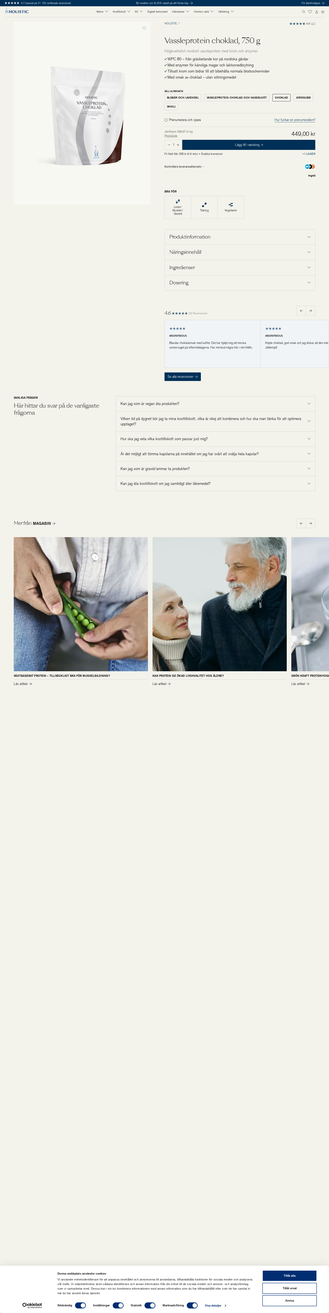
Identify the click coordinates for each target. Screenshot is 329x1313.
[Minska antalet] (169, 145)
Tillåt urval (290, 1288)
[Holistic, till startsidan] (16, 12)
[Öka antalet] (178, 145)
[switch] (118, 1305)
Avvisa (289, 1300)
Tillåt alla (289, 1275)
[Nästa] (310, 523)
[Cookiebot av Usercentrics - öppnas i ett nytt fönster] (32, 1305)
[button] (310, 12)
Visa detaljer (213, 1305)
